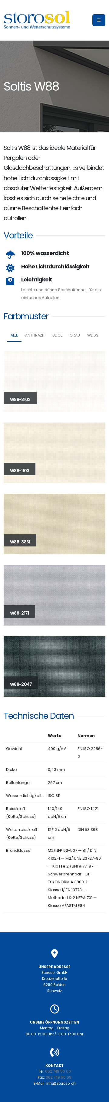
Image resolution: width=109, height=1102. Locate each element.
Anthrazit (35, 335)
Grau (75, 335)
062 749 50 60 (58, 1071)
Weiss (92, 335)
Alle (14, 335)
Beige (57, 335)
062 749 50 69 (58, 1077)
